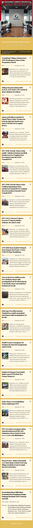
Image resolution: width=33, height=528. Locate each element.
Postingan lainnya (16, 523)
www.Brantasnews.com (23, 81)
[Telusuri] (31, 3)
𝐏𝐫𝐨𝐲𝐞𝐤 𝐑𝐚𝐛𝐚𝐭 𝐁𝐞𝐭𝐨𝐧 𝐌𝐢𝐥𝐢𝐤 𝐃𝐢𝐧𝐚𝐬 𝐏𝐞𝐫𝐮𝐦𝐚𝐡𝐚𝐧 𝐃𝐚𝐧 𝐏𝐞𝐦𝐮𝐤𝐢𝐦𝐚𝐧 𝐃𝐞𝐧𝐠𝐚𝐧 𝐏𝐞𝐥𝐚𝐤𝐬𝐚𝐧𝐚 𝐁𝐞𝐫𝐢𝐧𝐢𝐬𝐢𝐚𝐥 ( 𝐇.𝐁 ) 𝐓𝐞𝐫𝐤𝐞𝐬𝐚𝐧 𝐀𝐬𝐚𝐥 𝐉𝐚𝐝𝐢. (14, 495)
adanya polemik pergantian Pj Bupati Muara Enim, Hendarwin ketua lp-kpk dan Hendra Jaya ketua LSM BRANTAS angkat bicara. (13, 121)
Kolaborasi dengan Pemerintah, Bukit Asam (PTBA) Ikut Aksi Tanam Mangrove (13, 374)
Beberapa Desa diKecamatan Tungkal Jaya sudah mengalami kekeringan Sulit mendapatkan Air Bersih (14, 314)
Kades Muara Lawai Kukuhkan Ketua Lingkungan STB (13, 403)
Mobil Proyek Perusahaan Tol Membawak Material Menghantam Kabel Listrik (14, 345)
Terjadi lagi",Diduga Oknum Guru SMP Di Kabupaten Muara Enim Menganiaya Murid (14, 60)
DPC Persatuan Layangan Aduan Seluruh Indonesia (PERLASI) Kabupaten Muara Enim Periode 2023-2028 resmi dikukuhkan (14, 432)
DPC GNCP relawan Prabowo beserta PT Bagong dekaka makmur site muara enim (12, 220)
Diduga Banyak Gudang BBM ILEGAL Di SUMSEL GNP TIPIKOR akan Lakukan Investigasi (14, 90)
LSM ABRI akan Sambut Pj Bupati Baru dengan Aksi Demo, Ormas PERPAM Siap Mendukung (14, 250)
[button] (30, 58)
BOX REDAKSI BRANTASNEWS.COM (16, 45)
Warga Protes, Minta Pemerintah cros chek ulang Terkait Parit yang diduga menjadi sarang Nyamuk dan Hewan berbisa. (14, 464)
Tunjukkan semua (25, 51)
